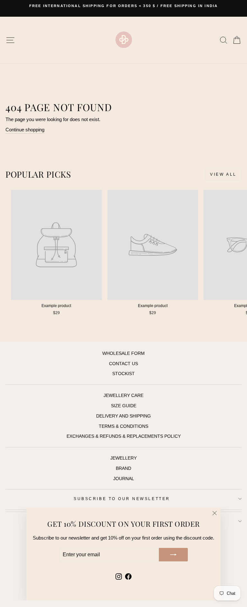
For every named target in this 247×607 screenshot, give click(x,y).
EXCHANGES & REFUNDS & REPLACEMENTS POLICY (124, 436)
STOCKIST (123, 373)
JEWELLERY (123, 458)
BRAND (123, 468)
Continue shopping (24, 129)
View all (223, 174)
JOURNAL (123, 478)
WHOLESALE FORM (123, 353)
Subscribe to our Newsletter (122, 499)
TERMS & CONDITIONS (123, 426)
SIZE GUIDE (123, 405)
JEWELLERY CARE (123, 395)
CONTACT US (123, 363)
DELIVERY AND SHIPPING (123, 416)
